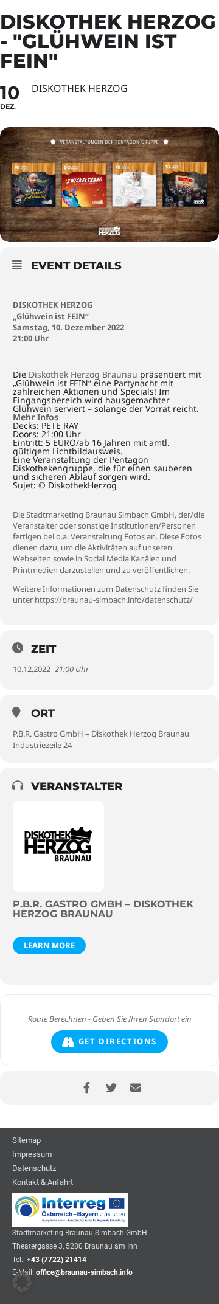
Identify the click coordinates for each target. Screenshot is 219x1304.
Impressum (32, 1155)
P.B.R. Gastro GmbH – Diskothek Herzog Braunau (101, 733)
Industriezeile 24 (42, 745)
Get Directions (117, 1041)
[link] (83, 374)
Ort (43, 713)
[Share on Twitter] (111, 1087)
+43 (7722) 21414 (56, 1259)
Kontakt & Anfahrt (42, 1183)
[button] (22, 1282)
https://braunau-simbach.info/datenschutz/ (114, 599)
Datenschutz (34, 1169)
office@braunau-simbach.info (84, 1272)
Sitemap (26, 1141)
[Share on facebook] (86, 1087)
